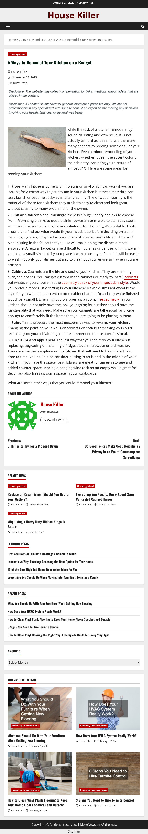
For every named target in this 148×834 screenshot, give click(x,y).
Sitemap (74, 831)
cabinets (131, 277)
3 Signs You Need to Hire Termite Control (33, 627)
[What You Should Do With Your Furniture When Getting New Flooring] (40, 708)
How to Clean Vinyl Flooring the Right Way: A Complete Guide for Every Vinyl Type (58, 635)
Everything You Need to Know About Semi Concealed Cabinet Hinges (105, 497)
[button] (8, 26)
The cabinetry (108, 299)
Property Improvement (25, 725)
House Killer (19, 72)
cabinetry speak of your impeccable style (95, 282)
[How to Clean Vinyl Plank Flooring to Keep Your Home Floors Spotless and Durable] (40, 773)
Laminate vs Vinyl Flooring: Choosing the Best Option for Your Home (50, 561)
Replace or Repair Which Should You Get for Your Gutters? (39, 497)
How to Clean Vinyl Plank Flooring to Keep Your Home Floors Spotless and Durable (59, 619)
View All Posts (54, 420)
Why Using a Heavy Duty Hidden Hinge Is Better (36, 524)
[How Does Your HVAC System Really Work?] (108, 708)
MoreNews (88, 824)
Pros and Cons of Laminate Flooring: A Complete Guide (42, 554)
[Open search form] (142, 26)
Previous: (33, 443)
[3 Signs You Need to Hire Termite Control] (108, 773)
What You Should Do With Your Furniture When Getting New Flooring (50, 603)
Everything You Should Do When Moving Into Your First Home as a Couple (53, 577)
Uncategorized (17, 54)
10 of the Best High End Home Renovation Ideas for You (42, 569)
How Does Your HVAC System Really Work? (34, 611)
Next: (112, 449)
